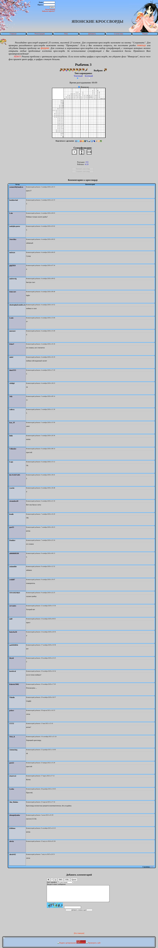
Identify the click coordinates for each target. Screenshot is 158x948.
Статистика (118, 34)
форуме (45, 48)
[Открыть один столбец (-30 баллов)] (81, 152)
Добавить (92, 34)
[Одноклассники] (83, 141)
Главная (13, 34)
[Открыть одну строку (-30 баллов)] (89, 152)
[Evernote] (101, 141)
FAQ (66, 34)
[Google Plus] (81, 141)
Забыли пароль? (48, 11)
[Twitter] (78, 141)
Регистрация (50, 9)
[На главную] (79, 933)
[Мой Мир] (85, 141)
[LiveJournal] (87, 141)
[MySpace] (94, 141)
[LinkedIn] (92, 141)
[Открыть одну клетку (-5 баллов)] (74, 152)
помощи (141, 45)
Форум (145, 34)
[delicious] (90, 141)
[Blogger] (99, 141)
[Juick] (96, 141)
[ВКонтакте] (76, 141)
